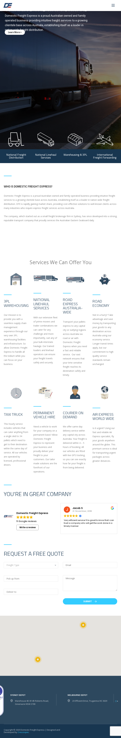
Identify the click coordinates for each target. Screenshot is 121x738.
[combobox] (31, 565)
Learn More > (15, 32)
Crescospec (23, 732)
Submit (87, 601)
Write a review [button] (27, 527)
